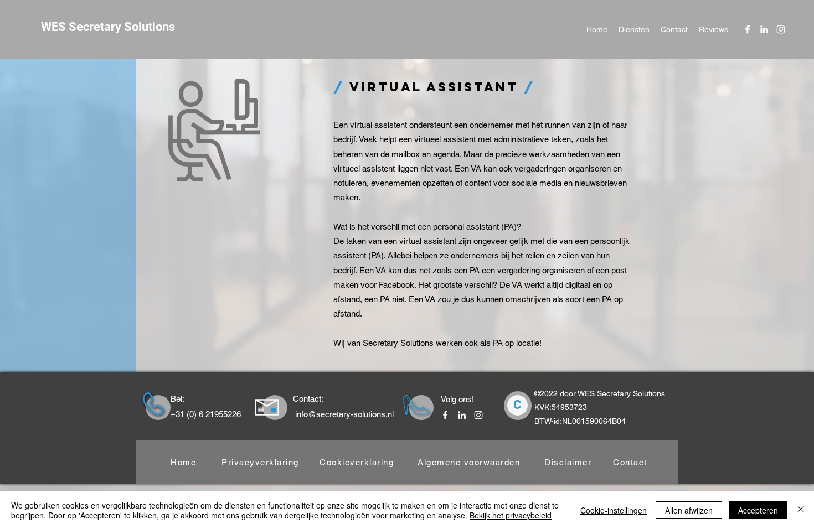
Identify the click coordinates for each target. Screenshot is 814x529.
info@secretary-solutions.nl (344, 414)
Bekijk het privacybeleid (511, 515)
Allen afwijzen (689, 510)
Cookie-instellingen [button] (613, 510)
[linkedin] (764, 29)
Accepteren (758, 510)
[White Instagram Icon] (780, 29)
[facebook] (747, 29)
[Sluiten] (800, 510)
